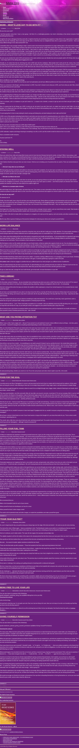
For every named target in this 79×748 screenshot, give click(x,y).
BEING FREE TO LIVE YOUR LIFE (15, 587)
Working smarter (33, 380)
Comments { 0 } (3, 374)
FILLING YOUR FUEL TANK (12, 429)
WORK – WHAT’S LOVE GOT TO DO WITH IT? (20, 25)
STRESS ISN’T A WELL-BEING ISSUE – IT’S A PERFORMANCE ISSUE (18, 737)
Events (5, 12)
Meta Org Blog (17, 28)
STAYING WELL (7, 149)
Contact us (6, 17)
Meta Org (12, 3)
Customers (6, 10)
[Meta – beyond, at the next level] (3, 3)
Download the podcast (6, 628)
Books (4, 15)
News (4, 7)
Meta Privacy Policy (8, 18)
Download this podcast (6, 597)
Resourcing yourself (26, 380)
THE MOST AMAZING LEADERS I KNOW (11, 742)
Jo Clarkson (3, 28)
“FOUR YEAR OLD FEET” (11, 519)
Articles (5, 13)
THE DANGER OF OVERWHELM (10, 738)
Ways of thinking (22, 320)
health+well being (15, 590)
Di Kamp (2, 279)
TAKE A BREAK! (7, 276)
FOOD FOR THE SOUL (10, 377)
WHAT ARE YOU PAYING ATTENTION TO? (18, 317)
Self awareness (16, 522)
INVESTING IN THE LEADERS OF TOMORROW (13, 741)
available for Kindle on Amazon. (16, 732)
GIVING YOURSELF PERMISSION (14, 617)
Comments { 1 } (3, 515)
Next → (5, 685)
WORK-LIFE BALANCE (10, 225)
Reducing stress (32, 590)
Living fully (14, 380)
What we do (6, 9)
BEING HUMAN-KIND (7, 740)
